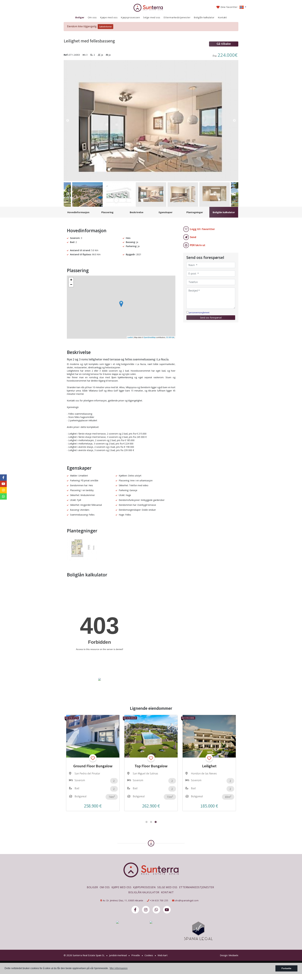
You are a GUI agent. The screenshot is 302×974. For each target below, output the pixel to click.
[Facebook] (135, 909)
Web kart (163, 955)
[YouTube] (167, 909)
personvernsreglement (199, 312)
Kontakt (222, 17)
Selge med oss (151, 17)
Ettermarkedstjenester (177, 17)
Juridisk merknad (118, 955)
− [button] (71, 284)
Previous (68, 120)
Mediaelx (233, 955)
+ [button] (71, 280)
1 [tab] (146, 822)
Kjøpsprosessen (130, 17)
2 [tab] (151, 822)
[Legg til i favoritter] (93, 758)
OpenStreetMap (149, 337)
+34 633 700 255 (158, 900)
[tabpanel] (92, 763)
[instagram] (146, 909)
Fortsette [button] (286, 968)
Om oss (92, 17)
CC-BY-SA (170, 337)
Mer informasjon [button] (119, 968)
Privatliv (135, 955)
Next (234, 120)
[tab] (78, 212)
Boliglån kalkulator (204, 17)
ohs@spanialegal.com (187, 900)
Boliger (79, 17)
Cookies (149, 955)
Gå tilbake (224, 44)
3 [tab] (156, 822)
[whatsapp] (156, 909)
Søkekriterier (105, 26)
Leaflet (130, 337)
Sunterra (151, 8)
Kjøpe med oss (109, 17)
